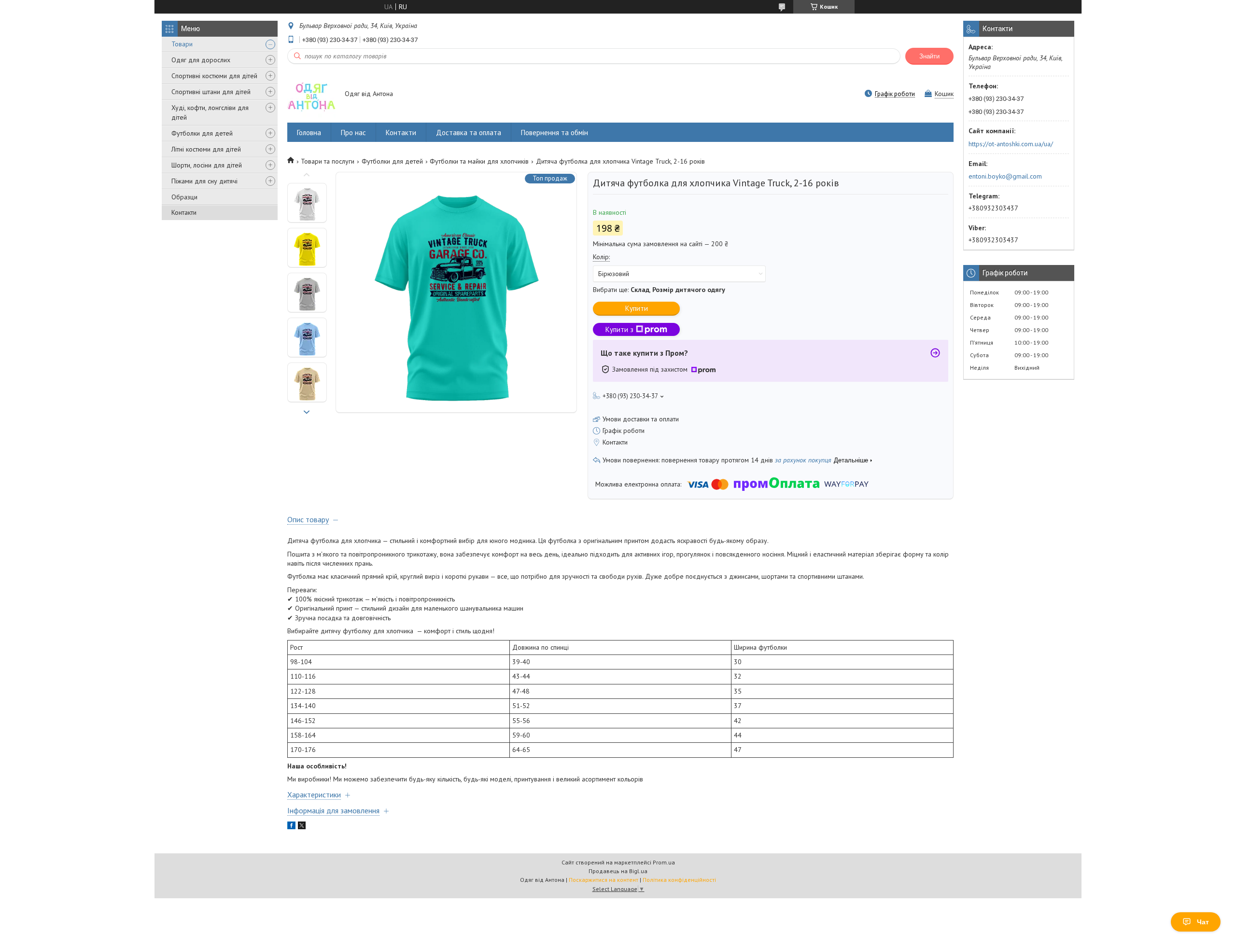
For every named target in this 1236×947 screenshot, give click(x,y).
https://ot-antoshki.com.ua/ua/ (1011, 143)
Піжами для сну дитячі (204, 181)
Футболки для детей (202, 133)
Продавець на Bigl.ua (618, 871)
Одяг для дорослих (200, 60)
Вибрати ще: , (659, 289)
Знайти (929, 56)
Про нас (353, 132)
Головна (309, 132)
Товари (182, 44)
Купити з (619, 329)
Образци (184, 197)
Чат (1203, 922)
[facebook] (291, 826)
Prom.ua (664, 862)
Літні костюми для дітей (206, 149)
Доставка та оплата (468, 132)
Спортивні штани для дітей (211, 91)
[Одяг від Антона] (311, 94)
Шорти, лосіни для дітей (206, 165)
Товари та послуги (327, 161)
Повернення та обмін (554, 132)
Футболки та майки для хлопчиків (479, 161)
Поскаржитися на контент (603, 879)
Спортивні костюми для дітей (214, 75)
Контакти (184, 212)
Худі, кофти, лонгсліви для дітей (210, 112)
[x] (302, 826)
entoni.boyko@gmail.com (1005, 176)
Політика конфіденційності (679, 879)
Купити (636, 308)
